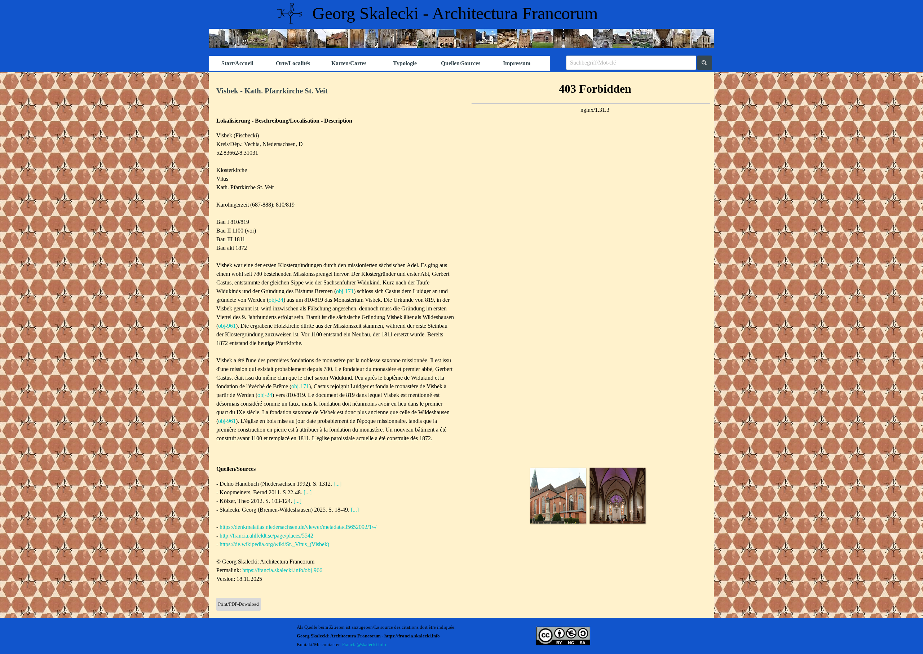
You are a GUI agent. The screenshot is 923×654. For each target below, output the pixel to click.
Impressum (516, 63)
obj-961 (227, 326)
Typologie (405, 63)
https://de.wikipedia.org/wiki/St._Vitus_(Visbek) (274, 544)
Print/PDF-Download (238, 604)
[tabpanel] (335, 91)
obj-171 (345, 291)
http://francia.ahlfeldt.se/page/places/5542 (266, 536)
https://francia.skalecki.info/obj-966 (282, 570)
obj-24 (276, 300)
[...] (337, 484)
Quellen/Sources (460, 63)
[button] (558, 495)
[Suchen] (704, 63)
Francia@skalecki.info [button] (364, 644)
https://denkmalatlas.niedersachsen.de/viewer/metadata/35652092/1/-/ (298, 527)
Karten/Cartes (348, 63)
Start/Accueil (237, 63)
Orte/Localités (293, 63)
